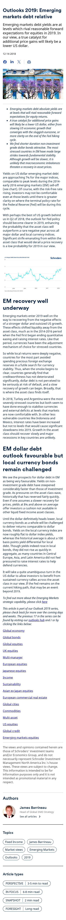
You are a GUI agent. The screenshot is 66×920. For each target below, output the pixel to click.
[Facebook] (5, 62)
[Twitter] (19, 62)
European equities (15, 664)
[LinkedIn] (12, 62)
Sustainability (12, 684)
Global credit (11, 731)
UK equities (10, 651)
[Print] (29, 62)
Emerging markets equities (21, 738)
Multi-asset (10, 718)
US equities (10, 724)
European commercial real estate (25, 697)
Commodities (12, 711)
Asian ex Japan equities (18, 691)
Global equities (13, 644)
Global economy (13, 631)
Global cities (11, 704)
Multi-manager (13, 657)
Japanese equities (14, 671)
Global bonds (12, 637)
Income (8, 677)
